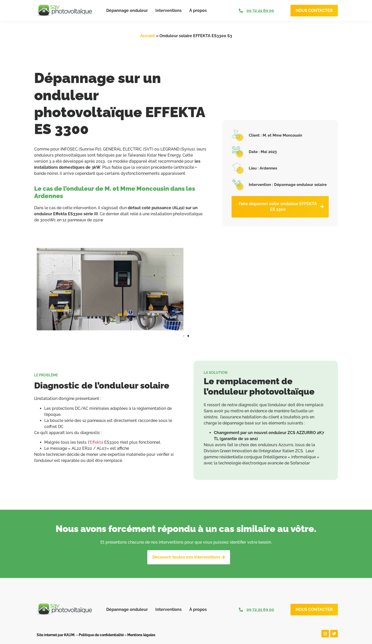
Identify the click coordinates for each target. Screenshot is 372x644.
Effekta (96, 442)
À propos (198, 10)
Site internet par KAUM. (56, 635)
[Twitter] (334, 633)
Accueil (147, 35)
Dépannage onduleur (127, 10)
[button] (183, 336)
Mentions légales (141, 635)
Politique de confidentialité (101, 635)
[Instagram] (325, 633)
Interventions (168, 10)
